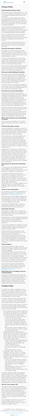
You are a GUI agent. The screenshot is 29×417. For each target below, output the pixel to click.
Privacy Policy (9, 412)
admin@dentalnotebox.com (16, 194)
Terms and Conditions (18, 412)
